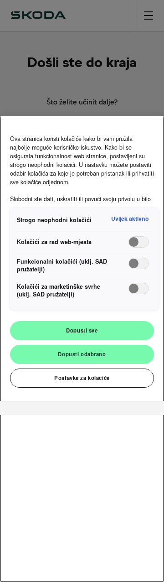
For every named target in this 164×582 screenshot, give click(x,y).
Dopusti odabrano (82, 354)
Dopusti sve (81, 330)
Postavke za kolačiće (81, 377)
